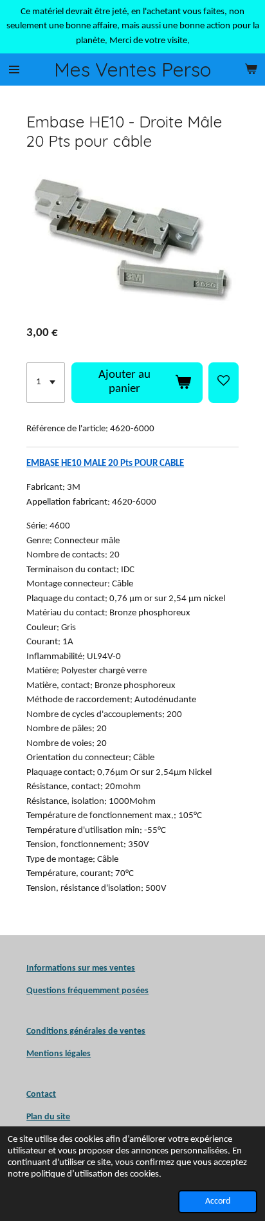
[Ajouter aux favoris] (223, 383)
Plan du (40, 1117)
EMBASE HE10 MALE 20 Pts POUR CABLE (105, 464)
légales (58, 1054)
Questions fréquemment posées (87, 991)
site (62, 1117)
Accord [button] (217, 1201)
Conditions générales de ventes (85, 1031)
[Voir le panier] (251, 69)
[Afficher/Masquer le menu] (14, 69)
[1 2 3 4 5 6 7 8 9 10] (45, 383)
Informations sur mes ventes (80, 968)
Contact (41, 1094)
